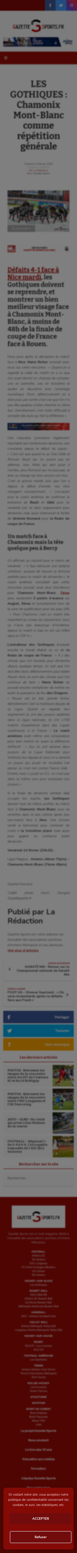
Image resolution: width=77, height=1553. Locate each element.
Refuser (41, 1537)
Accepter (40, 1518)
